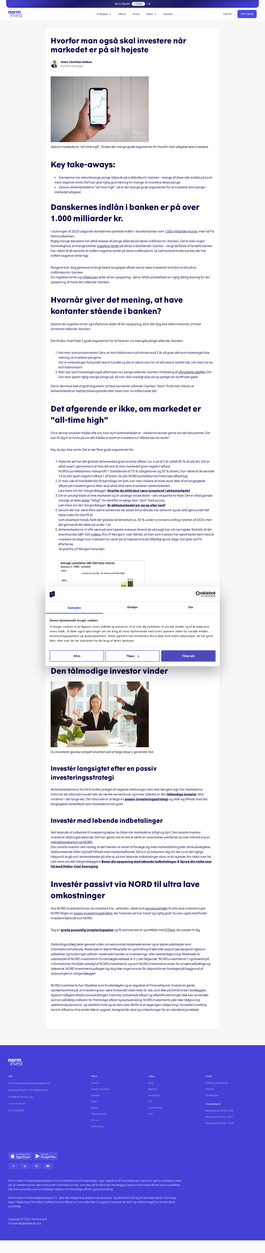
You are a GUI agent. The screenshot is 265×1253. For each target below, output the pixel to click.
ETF (150, 1101)
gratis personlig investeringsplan (87, 930)
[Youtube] (48, 1166)
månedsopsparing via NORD (71, 842)
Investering (154, 1095)
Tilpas (130, 656)
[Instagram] (36, 1166)
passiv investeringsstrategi (93, 913)
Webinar (153, 1089)
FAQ (150, 1114)
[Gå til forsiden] (15, 14)
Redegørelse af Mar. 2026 (219, 1110)
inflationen (90, 277)
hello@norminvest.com (20, 1096)
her (85, 256)
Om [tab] (190, 607)
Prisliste (209, 1089)
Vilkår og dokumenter (217, 1082)
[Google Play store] (46, 1156)
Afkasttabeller (99, 1114)
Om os (94, 1120)
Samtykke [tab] (74, 607)
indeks (96, 534)
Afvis (76, 656)
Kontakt (168, 14)
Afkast (122, 14)
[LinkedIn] (25, 1166)
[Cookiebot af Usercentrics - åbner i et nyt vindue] (199, 594)
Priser (136, 14)
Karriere (95, 1095)
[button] (104, 14)
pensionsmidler (156, 908)
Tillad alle (188, 656)
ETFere (170, 930)
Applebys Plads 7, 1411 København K (28, 1090)
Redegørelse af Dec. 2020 (219, 1123)
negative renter (108, 246)
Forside (95, 1082)
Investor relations (100, 1089)
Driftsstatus (97, 1126)
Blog (150, 1082)
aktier (85, 500)
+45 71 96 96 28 (16, 1103)
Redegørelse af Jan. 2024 (219, 1116)
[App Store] (20, 1156)
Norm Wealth (155, 1107)
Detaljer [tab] (132, 607)
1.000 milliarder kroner (181, 231)
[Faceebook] (13, 1166)
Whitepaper (212, 1095)
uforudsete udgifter (191, 372)
